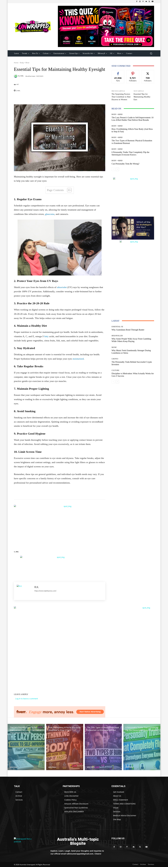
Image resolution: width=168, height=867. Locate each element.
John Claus (13, 767)
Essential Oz (117, 326)
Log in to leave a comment (26, 698)
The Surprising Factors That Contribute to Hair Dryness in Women (121, 97)
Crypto (115, 359)
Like (118, 72)
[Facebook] (136, 1)
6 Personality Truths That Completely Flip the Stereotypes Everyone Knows (130, 153)
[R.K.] (16, 76)
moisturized (78, 358)
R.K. (22, 76)
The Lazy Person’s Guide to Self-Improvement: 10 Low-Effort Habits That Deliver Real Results (132, 118)
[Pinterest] (143, 1)
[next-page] (117, 169)
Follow (133, 72)
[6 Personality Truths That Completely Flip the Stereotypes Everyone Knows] (141, 747)
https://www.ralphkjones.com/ (45, 591)
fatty (46, 336)
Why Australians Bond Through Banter (128, 330)
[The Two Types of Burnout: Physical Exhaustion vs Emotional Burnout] (103, 747)
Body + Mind (24, 63)
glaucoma (49, 214)
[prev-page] (113, 169)
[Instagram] (139, 1)
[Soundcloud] (146, 1)
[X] (149, 1)
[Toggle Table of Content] (68, 190)
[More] (76, 97)
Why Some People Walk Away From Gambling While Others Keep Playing (131, 340)
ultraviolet (62, 287)
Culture (115, 370)
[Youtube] (152, 1)
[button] (151, 53)
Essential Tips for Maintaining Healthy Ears (142, 97)
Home (16, 63)
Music (114, 347)
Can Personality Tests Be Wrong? (125, 164)
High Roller (117, 335)
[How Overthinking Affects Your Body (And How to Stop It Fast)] (64, 747)
